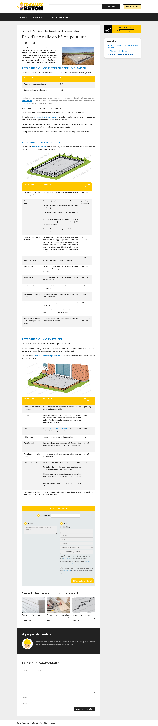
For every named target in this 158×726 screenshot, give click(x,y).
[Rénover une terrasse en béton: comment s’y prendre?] (83, 605)
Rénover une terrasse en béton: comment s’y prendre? (83, 618)
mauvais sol (27, 101)
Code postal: (46, 515)
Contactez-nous (23, 723)
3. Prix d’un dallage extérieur (120, 54)
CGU (45, 723)
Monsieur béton (42, 639)
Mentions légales (36, 723)
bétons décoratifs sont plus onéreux (47, 356)
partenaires (67, 558)
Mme (68, 527)
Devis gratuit (132, 6)
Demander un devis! (83, 581)
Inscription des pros (61, 17)
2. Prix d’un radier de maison (119, 51)
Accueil (23, 17)
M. (63, 527)
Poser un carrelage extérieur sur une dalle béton (58, 618)
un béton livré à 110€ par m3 (46, 117)
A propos (51, 723)
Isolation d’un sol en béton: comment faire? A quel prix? (33, 618)
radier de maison (39, 147)
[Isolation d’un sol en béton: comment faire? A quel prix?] (33, 605)
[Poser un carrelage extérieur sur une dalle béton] (58, 605)
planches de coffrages (57, 429)
